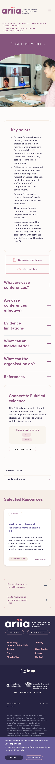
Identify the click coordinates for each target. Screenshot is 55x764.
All (26, 434)
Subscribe (15, 632)
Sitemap (11, 706)
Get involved (38, 632)
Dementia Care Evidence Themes (21, 28)
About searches (22, 449)
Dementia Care (12, 26)
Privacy (44, 704)
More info (19, 750)
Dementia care (15, 471)
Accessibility (14, 704)
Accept (14, 758)
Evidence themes (16, 479)
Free (27, 439)
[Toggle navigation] (49, 10)
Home (4, 23)
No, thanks (34, 758)
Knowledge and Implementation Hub (28, 23)
